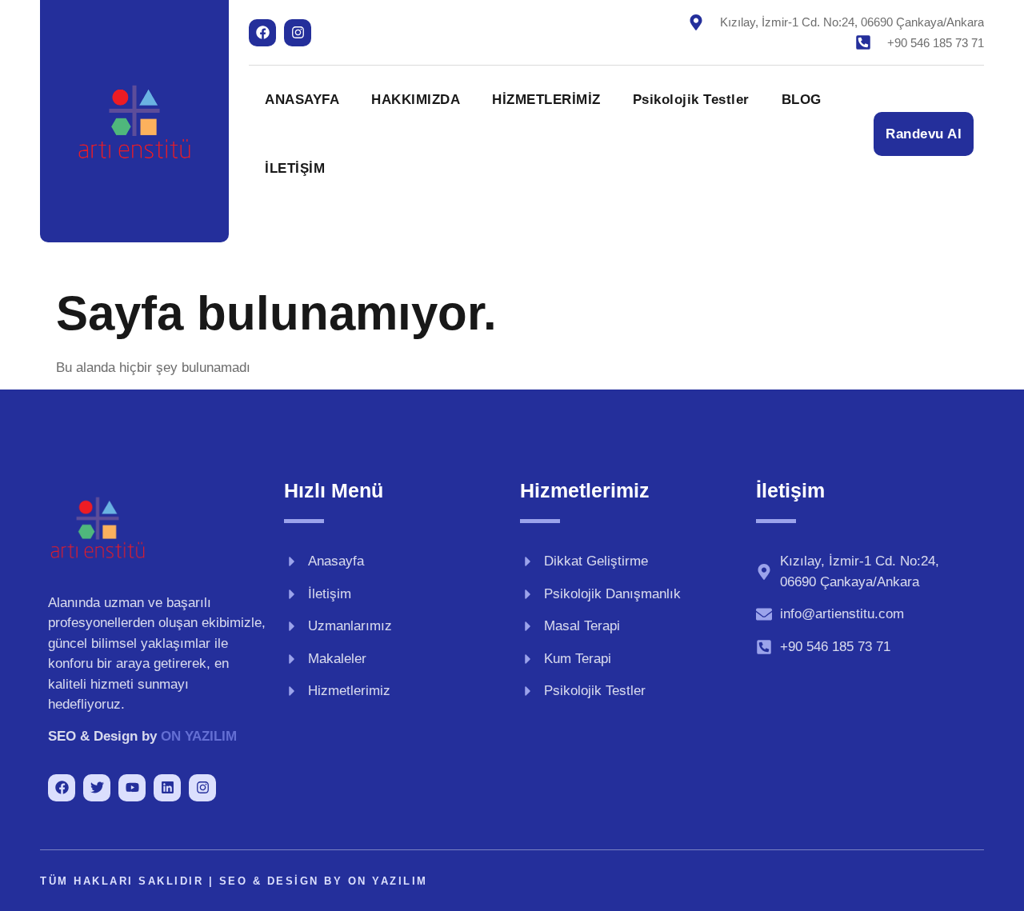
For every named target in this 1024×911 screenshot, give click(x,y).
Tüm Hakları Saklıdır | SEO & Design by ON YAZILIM (234, 881)
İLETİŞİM (295, 168)
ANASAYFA (302, 99)
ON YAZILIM (199, 736)
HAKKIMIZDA (415, 99)
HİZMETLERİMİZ (546, 99)
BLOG (802, 99)
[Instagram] (297, 32)
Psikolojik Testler (691, 99)
